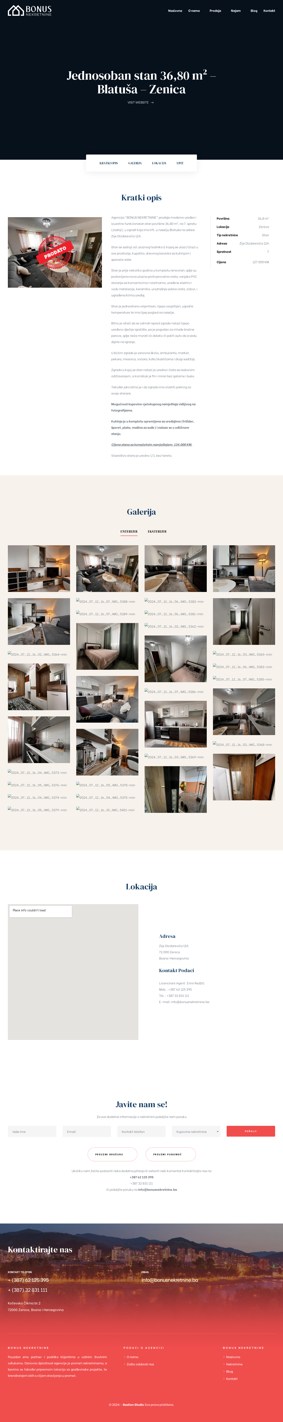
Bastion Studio (133, 1404)
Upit (180, 163)
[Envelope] (186, 1296)
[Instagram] (159, 1296)
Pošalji (251, 1131)
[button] (112, 1154)
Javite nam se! (142, 1104)
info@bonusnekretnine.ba (190, 1001)
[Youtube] (172, 1296)
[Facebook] (145, 1296)
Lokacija (159, 163)
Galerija (135, 163)
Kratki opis (109, 163)
